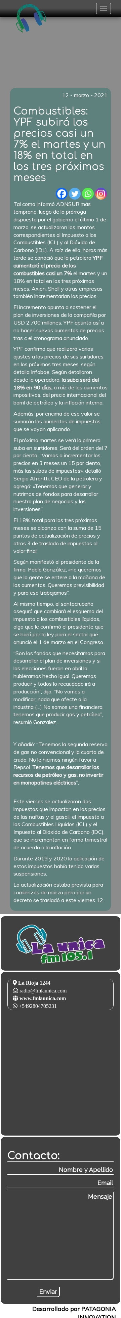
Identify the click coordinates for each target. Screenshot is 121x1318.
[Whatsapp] (88, 194)
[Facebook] (62, 194)
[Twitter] (75, 194)
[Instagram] (101, 194)
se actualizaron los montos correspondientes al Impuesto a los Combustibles (54, 235)
